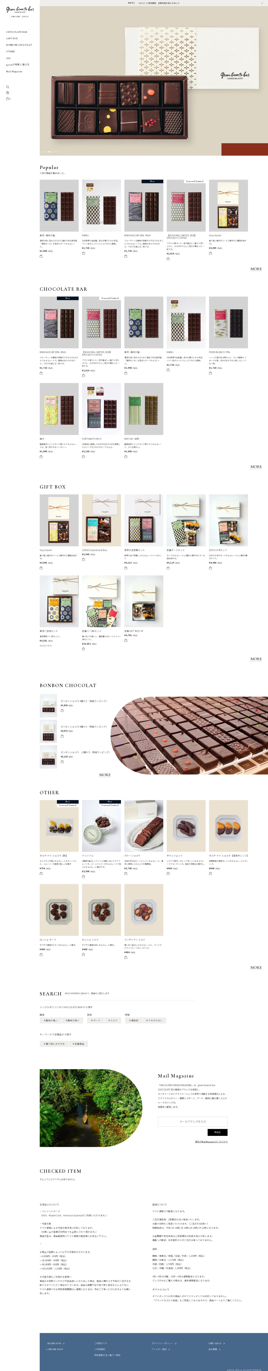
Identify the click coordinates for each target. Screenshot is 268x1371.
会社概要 (212, 1349)
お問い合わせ (214, 1343)
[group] (154, 81)
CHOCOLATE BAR (16, 32)
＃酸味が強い (51, 1020)
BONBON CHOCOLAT (19, 45)
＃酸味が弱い (72, 1020)
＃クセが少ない (154, 1020)
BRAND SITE (54, 1343)
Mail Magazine (14, 71)
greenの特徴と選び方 (17, 64)
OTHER (10, 51)
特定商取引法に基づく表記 (107, 1355)
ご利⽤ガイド (100, 1343)
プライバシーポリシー (162, 1343)
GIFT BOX (12, 38)
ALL (8, 58)
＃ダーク (95, 1020)
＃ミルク (112, 1020)
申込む (217, 1132)
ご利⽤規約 (99, 1349)
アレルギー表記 (159, 1349)
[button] (43, 152)
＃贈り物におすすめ (54, 1043)
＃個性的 (133, 1020)
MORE (256, 268)
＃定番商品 (78, 1043)
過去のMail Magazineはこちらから (211, 1142)
